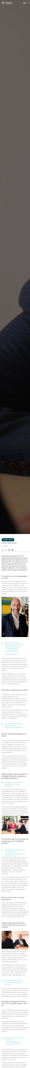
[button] (26, 3)
